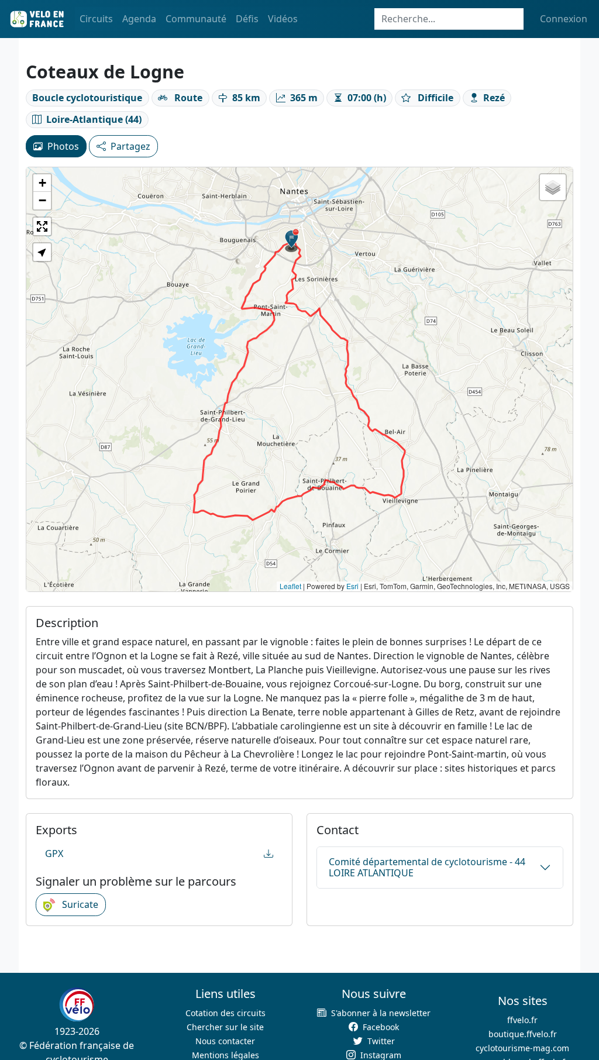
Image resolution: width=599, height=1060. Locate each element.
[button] (292, 240)
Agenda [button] (139, 18)
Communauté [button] (196, 18)
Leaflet (290, 586)
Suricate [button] (79, 904)
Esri (352, 586)
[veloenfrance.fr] (36, 19)
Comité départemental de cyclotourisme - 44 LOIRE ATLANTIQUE (427, 867)
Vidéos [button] (283, 18)
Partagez (130, 146)
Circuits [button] (96, 18)
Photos (63, 146)
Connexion (563, 18)
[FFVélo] (76, 1004)
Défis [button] (247, 18)
